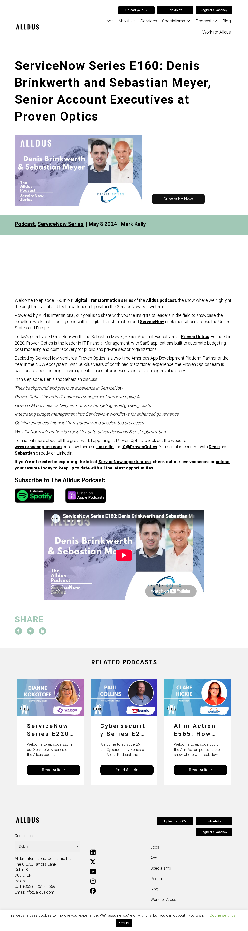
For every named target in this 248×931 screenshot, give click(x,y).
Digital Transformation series (103, 300)
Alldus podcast (161, 300)
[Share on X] (30, 631)
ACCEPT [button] (124, 923)
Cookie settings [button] (222, 915)
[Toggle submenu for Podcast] (215, 21)
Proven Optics (195, 336)
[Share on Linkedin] (42, 631)
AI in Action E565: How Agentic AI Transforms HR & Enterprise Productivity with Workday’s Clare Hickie (196, 730)
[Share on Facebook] (18, 631)
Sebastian (25, 452)
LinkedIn (105, 446)
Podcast (25, 224)
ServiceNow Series (61, 224)
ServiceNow (152, 321)
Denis (214, 446)
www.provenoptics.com (38, 446)
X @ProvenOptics (139, 446)
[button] (178, 199)
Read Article (53, 769)
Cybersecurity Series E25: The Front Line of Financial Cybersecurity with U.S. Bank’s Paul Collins (123, 730)
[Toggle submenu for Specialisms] (188, 21)
